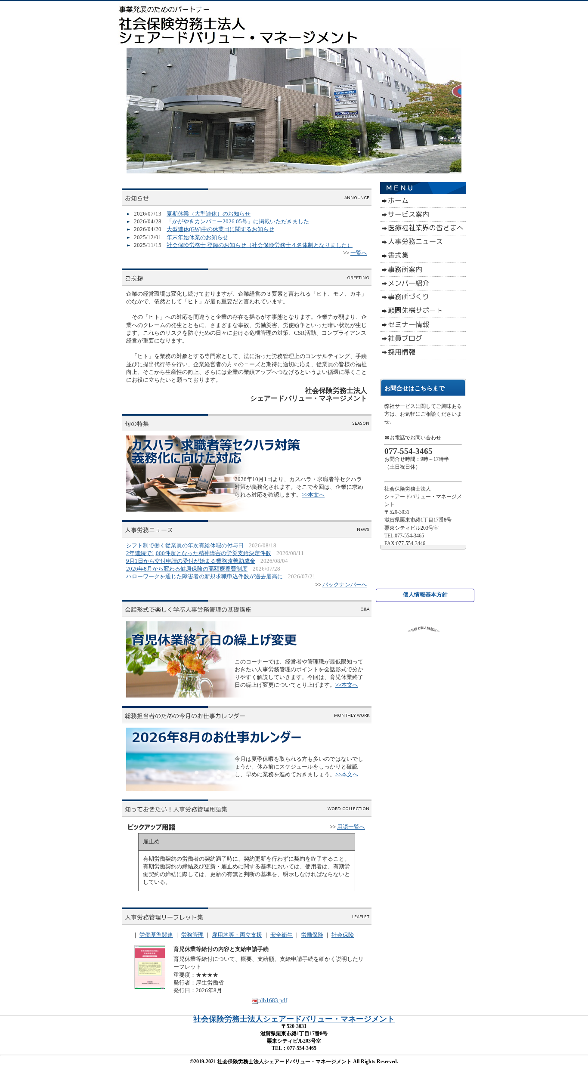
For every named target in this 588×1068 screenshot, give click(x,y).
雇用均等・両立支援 (237, 935)
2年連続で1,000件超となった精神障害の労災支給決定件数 (198, 553)
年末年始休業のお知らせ (197, 237)
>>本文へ (313, 494)
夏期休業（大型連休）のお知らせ (209, 213)
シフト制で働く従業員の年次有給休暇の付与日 (185, 545)
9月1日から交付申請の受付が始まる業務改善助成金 (190, 561)
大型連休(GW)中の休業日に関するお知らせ (220, 229)
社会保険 (342, 935)
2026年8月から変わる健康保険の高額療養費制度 (187, 568)
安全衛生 (281, 935)
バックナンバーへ (344, 584)
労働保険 (312, 935)
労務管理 (192, 935)
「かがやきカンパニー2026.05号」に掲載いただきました (238, 221)
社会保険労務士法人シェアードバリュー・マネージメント (294, 1019)
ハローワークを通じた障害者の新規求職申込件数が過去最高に (204, 576)
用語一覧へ (351, 827)
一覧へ (358, 253)
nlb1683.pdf (272, 1000)
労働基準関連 (156, 935)
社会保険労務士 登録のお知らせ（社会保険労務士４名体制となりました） (260, 245)
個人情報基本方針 (425, 594)
